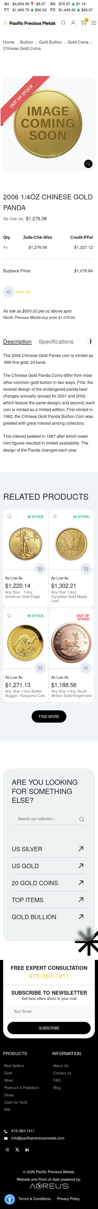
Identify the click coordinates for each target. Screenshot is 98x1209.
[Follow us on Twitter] (17, 1149)
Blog (57, 1087)
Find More (49, 716)
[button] (9, 1199)
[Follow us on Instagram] (7, 1149)
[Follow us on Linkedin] (27, 1149)
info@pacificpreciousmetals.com (38, 1138)
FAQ (57, 1080)
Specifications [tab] (56, 341)
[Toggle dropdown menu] (91, 341)
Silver (8, 1080)
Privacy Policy (68, 1198)
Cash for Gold (15, 1102)
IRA (7, 1109)
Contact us (62, 1072)
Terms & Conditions (34, 1198)
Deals (9, 1094)
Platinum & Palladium (21, 1087)
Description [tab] (17, 341)
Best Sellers (14, 1065)
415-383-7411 (49, 975)
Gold (8, 1072)
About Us (60, 1065)
